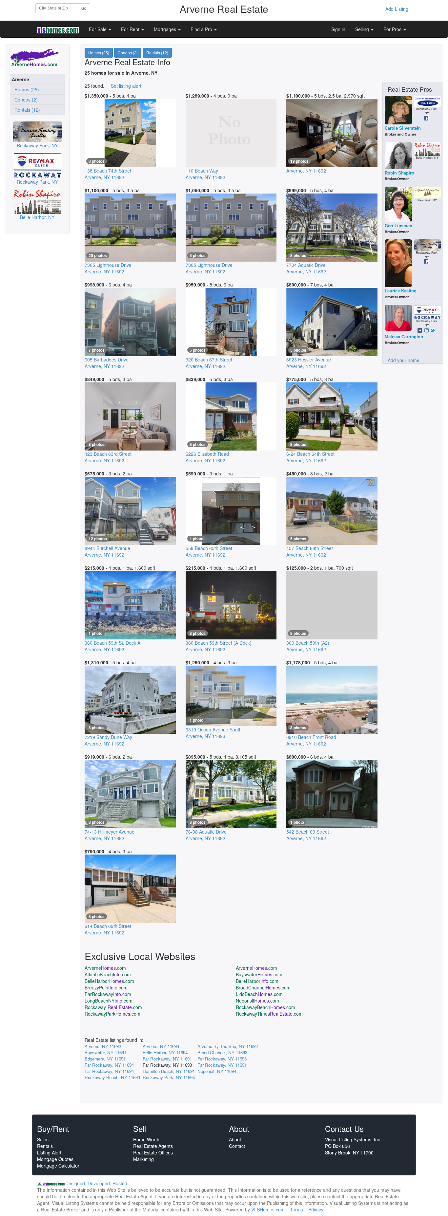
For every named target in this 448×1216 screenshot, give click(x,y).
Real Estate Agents (153, 1146)
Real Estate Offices (153, 1152)
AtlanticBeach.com (108, 974)
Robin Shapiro (399, 173)
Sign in (338, 29)
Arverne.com (105, 968)
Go (84, 8)
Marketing (143, 1159)
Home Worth (146, 1139)
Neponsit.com (257, 1000)
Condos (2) (25, 99)
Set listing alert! (127, 86)
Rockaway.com (113, 1007)
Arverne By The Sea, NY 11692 (227, 1046)
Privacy (315, 1209)
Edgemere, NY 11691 (105, 1059)
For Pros (393, 29)
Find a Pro (202, 29)
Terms (296, 1209)
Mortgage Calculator (58, 1165)
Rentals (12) (26, 109)
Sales (43, 1139)
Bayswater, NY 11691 (105, 1052)
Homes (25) (25, 89)
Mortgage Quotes (55, 1159)
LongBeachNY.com (108, 1000)
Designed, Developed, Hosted (96, 1183)
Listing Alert (49, 1152)
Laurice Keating (401, 290)
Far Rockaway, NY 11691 (167, 1059)
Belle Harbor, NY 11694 (165, 1052)
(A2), (307, 646)
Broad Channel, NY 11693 (222, 1052)
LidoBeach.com (259, 994)
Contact (237, 1146)
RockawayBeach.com (265, 1007)
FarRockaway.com (108, 994)
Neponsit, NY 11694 (216, 1071)
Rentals (45, 1146)
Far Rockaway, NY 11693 (222, 1059)
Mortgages (165, 29)
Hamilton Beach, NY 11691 (169, 1071)
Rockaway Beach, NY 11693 (112, 1077)
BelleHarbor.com (109, 981)
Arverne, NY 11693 (161, 1046)
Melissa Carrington (404, 336)
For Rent (131, 29)
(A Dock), (219, 646)
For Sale (98, 29)
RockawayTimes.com (269, 1013)
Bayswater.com (259, 974)
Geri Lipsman (398, 225)
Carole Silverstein (403, 128)
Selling (362, 29)
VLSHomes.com (268, 1209)
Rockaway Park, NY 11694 (169, 1077)
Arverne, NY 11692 (103, 1046)
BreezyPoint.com (106, 987)
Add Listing (396, 9)
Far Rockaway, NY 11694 (109, 1065)
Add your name (403, 360)
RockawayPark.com (112, 1013)
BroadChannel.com (263, 987)
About (235, 1139)
